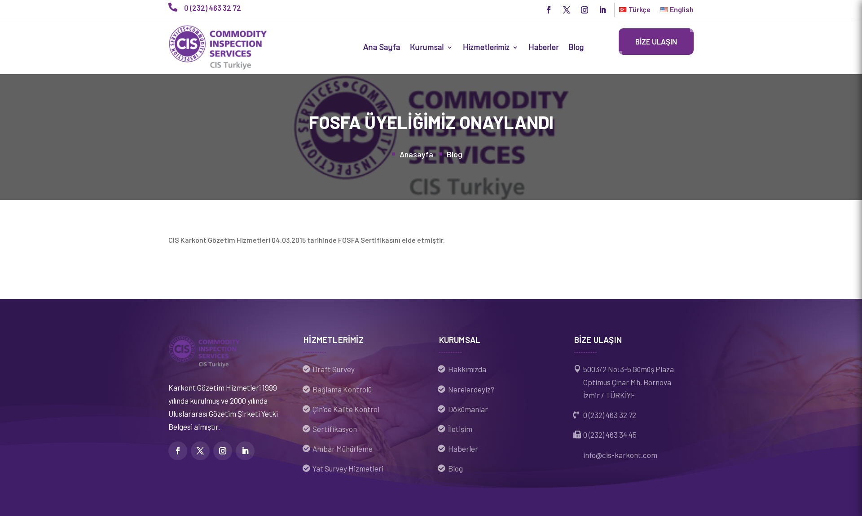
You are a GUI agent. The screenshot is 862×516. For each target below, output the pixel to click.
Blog (576, 47)
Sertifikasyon (334, 428)
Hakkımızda (467, 369)
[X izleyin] (566, 10)
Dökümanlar (468, 409)
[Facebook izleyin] (548, 10)
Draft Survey (333, 369)
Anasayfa (416, 154)
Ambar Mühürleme (342, 448)
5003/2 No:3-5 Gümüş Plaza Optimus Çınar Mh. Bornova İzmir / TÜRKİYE (628, 382)
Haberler (543, 47)
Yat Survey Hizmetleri (347, 468)
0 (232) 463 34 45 (610, 434)
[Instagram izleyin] (584, 10)
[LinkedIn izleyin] (602, 10)
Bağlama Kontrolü (342, 389)
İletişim (460, 428)
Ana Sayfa (381, 47)
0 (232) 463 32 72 (609, 414)
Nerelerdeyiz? (471, 389)
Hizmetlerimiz (486, 47)
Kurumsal (427, 47)
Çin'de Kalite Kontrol (345, 409)
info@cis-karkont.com (620, 454)
